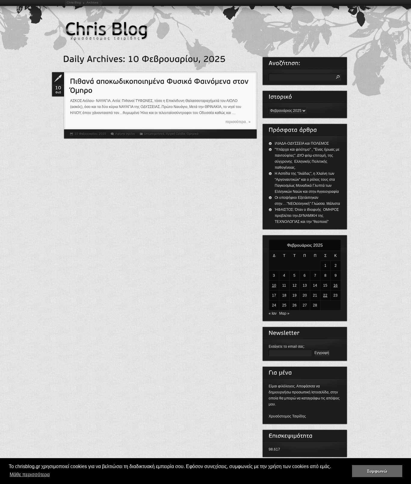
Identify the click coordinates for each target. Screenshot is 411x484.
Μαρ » (284, 313)
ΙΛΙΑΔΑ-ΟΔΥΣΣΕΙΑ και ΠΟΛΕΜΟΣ (302, 143)
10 (274, 285)
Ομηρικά (193, 133)
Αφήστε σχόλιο (125, 133)
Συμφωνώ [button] (377, 471)
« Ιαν (273, 313)
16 (335, 285)
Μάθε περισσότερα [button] (30, 474)
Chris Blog (74, 2)
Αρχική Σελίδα (175, 133)
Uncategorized (154, 133)
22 (325, 295)
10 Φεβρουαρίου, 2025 (90, 133)
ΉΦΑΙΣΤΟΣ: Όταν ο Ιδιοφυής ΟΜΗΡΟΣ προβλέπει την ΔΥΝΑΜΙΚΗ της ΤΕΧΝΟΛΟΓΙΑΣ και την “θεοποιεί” (307, 216)
